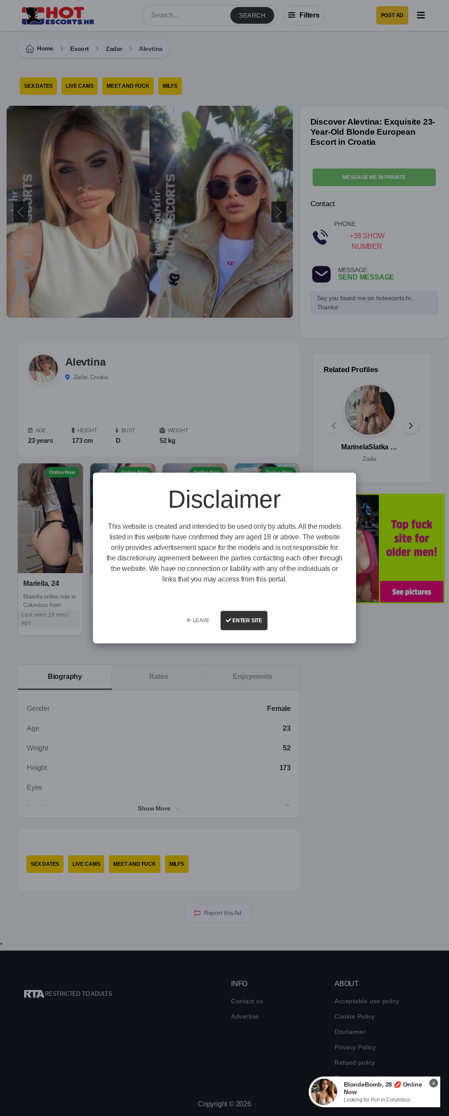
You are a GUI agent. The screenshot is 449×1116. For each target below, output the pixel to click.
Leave (201, 620)
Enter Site (246, 620)
